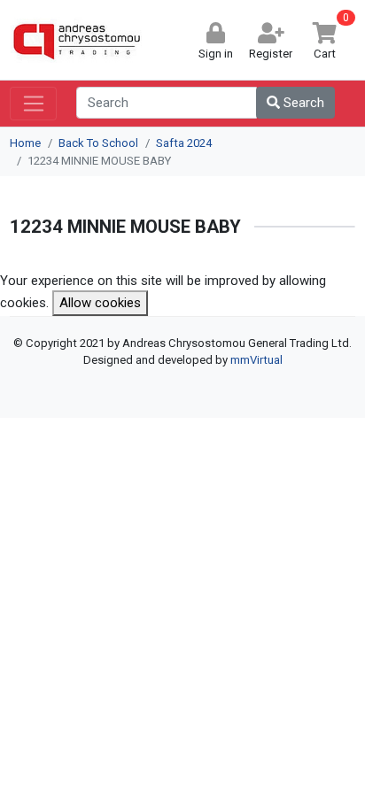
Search (302, 103)
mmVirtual (256, 359)
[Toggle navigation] (33, 103)
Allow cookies (100, 303)
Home (25, 143)
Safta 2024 (184, 143)
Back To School (98, 143)
